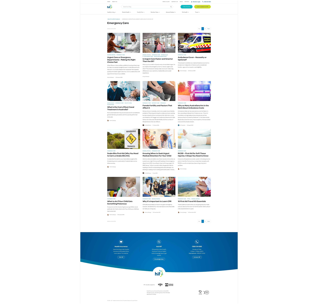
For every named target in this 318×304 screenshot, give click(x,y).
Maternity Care (155, 103)
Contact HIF (197, 257)
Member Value (164, 54)
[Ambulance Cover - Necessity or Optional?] (194, 43)
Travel (188, 198)
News (181, 1)
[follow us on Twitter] (109, 292)
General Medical (111, 54)
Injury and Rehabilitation (160, 56)
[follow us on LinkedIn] (114, 292)
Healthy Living (128, 103)
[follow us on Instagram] (110, 292)
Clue (132, 300)
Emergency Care (121, 54)
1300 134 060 (207, 1)
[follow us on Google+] (112, 292)
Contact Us (175, 1)
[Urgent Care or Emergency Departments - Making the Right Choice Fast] (123, 43)
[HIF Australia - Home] (110, 7)
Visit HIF (121, 257)
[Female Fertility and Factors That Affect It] (159, 91)
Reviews (187, 1)
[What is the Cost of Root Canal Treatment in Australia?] (123, 91)
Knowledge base (159, 259)
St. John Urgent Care (148, 56)
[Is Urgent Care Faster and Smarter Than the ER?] (159, 43)
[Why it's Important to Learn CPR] (159, 187)
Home (108, 1)
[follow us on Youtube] (116, 292)
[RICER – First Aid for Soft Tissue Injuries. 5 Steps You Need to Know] (194, 139)
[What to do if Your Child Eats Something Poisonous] (123, 187)
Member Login (196, 1)
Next (209, 28)
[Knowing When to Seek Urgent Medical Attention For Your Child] (159, 139)
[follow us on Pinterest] (113, 292)
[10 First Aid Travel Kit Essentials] (194, 187)
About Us (114, 1)
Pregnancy (163, 103)
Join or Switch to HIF (202, 6)
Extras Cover (110, 104)
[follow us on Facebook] (108, 292)
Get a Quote (186, 6)
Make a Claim (166, 1)
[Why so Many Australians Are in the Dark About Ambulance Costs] (194, 91)
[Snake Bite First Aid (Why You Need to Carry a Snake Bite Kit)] (123, 139)
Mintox (136, 300)
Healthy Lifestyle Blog (113, 19)
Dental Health (110, 103)
